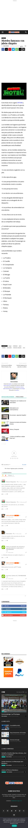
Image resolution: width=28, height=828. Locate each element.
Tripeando (7, 35)
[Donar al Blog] (19, 677)
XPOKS (20, 103)
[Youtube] (14, 814)
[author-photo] (14, 379)
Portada (3, 411)
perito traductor (7, 385)
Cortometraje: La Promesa (10, 714)
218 (25, 772)
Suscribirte (22, 615)
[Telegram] (13, 49)
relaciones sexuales (17, 347)
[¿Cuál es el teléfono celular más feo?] (5, 438)
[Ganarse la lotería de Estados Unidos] (5, 424)
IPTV (11, 388)
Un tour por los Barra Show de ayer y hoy (6, 366)
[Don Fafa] (19, 666)
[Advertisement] (14, 15)
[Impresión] (23, 49)
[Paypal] (15, 810)
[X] (6, 49)
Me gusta (23, 605)
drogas (9, 346)
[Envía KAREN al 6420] (5, 727)
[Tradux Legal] (8, 677)
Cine (3, 711)
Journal (3, 440)
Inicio (2, 35)
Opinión (3, 756)
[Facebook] (2, 49)
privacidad (9, 347)
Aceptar (14, 825)
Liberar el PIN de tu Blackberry (9, 770)
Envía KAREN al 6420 (15, 725)
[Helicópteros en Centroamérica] (5, 409)
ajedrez (10, 383)
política (17, 390)
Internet (3, 765)
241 (25, 765)
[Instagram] (7, 810)
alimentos (18, 387)
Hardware (4, 772)
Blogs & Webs (4, 432)
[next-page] (5, 444)
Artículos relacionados (7, 396)
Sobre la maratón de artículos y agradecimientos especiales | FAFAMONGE (15, 548)
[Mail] (11, 810)
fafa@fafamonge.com (16, 800)
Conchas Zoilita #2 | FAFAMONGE (16, 575)
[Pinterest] (9, 49)
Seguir (23, 609)
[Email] (20, 49)
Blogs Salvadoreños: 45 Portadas (18, 732)
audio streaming (6, 388)
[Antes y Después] (5, 431)
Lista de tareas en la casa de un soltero (22, 366)
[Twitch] (19, 810)
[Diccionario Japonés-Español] (5, 416)
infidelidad (15, 346)
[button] (2, 32)
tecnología (22, 388)
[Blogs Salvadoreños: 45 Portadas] (5, 734)
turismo (22, 387)
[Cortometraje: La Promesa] (14, 703)
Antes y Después (14, 429)
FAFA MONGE (6, 46)
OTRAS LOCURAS (19, 396)
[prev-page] (2, 444)
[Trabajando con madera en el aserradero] (5, 402)
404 (25, 758)
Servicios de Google (14, 739)
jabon (20, 346)
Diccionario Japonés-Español (18, 415)
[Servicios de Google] (5, 741)
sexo (24, 347)
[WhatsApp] (16, 49)
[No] (26, 822)
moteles (4, 347)
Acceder (24, 464)
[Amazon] (8, 666)
